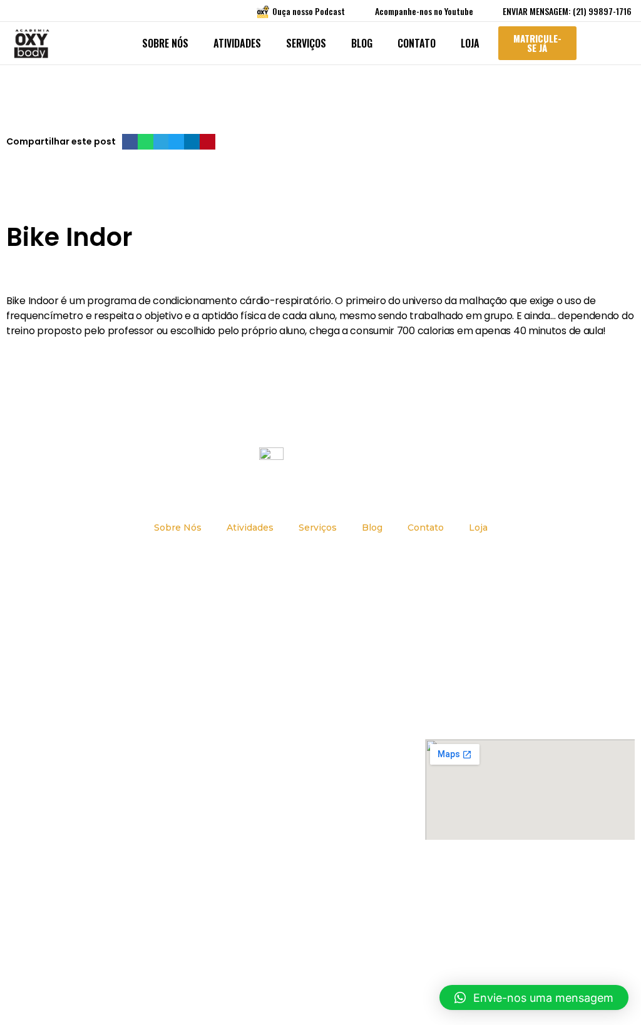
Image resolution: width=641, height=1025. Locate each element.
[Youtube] (333, 919)
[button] (130, 142)
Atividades (237, 43)
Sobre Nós (165, 43)
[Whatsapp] (357, 919)
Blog (361, 43)
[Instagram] (309, 919)
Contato (416, 43)
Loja (470, 43)
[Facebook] (284, 919)
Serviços (306, 43)
